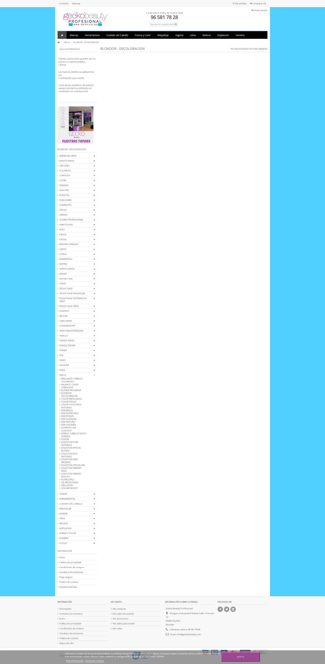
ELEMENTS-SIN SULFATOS (68, 429)
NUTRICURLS (67, 479)
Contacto (63, 3)
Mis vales (117, 628)
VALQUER (64, 365)
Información (65, 550)
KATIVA (63, 239)
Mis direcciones (121, 618)
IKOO (62, 229)
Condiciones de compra (71, 567)
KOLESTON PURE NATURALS (69, 443)
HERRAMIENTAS (67, 498)
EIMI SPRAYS (67, 416)
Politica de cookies (68, 582)
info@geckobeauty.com (189, 634)
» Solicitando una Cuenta (71, 77)
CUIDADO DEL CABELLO (71, 503)
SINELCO (63, 335)
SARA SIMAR (65, 320)
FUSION (65, 439)
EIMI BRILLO (67, 410)
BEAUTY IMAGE (66, 160)
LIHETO (63, 249)
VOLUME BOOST (69, 488)
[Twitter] (226, 609)
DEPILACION (65, 528)
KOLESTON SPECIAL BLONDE (71, 449)
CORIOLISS (64, 175)
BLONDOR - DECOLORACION (69, 394)
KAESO (62, 234)
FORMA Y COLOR (67, 533)
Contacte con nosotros (71, 613)
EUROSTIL (64, 195)
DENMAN (63, 185)
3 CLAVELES (65, 170)
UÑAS (62, 518)
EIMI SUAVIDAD (68, 419)
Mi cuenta (116, 601)
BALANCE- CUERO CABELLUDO (70, 386)
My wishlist (240, 3)
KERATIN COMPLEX (68, 244)
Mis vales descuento (123, 613)
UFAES (62, 360)
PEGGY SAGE (66, 288)
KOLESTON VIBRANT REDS (71, 469)
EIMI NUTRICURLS (70, 413)
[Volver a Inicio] (59, 42)
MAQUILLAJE (65, 508)
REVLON (63, 316)
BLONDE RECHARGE (71, 390)
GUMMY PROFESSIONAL (71, 219)
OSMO (62, 283)
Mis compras (119, 608)
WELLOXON (67, 485)
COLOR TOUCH (68, 401)
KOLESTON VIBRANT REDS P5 (71, 475)
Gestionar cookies (94, 660)
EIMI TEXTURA (68, 421)
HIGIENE (63, 513)
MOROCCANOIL (67, 268)
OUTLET (63, 543)
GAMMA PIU (65, 205)
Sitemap (76, 3)
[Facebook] (220, 609)
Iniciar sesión (260, 10)
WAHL (62, 370)
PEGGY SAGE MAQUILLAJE (72, 293)
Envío (62, 557)
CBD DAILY (64, 165)
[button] (74, 35)
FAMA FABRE (65, 200)
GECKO (63, 209)
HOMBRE (63, 538)
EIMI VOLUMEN (68, 424)
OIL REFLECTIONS (69, 482)
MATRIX (63, 264)
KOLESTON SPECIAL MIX (73, 465)
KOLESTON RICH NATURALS (69, 455)
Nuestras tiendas (68, 587)
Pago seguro (65, 577)
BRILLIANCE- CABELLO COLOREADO (72, 380)
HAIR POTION (66, 224)
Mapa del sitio (66, 643)
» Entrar (62, 64)
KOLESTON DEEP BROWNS (69, 461)
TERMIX (63, 350)
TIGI (61, 355)
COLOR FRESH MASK (71, 398)
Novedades (65, 608)
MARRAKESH (65, 259)
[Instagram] (233, 609)
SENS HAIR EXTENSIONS (71, 330)
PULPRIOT (64, 311)
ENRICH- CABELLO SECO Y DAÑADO (74, 435)
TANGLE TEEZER (67, 345)
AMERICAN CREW (67, 155)
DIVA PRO (64, 190)
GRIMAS (63, 214)
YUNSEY (63, 493)
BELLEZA (63, 523)
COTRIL (63, 180)
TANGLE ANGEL (67, 340)
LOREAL (63, 254)
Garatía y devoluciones (71, 572)
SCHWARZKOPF (67, 325)
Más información (75, 660)
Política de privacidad (70, 562)
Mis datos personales (124, 623)
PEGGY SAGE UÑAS (69, 306)
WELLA (62, 375)
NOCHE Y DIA (65, 278)
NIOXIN (63, 273)
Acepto (240, 657)
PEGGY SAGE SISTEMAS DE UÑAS (72, 300)
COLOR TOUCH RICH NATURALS (71, 406)
